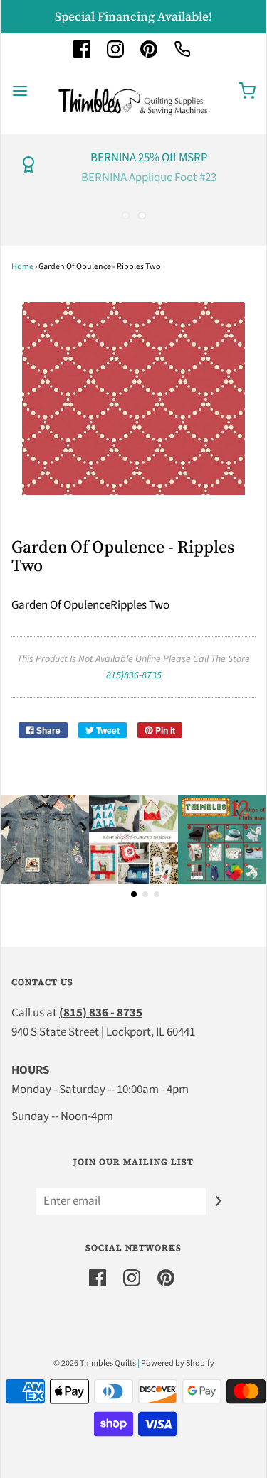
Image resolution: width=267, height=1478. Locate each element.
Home (22, 267)
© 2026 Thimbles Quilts (94, 1363)
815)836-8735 (134, 675)
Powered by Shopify (177, 1363)
